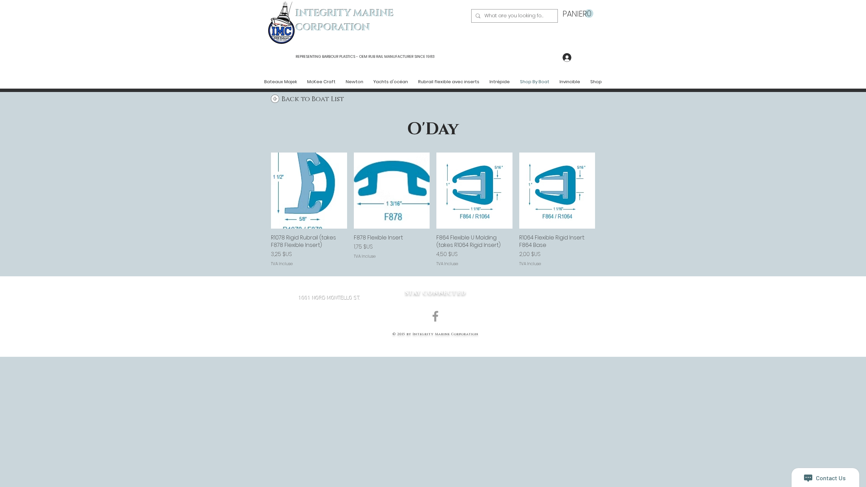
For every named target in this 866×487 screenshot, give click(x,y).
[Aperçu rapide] (309, 191)
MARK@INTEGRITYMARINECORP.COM (329, 334)
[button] (578, 13)
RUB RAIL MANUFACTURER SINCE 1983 (401, 56)
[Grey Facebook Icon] (435, 316)
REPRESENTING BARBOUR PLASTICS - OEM (331, 56)
